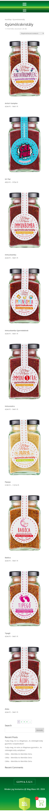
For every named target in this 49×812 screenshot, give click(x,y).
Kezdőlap (8, 19)
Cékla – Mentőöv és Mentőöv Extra (18, 754)
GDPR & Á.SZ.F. (24, 781)
